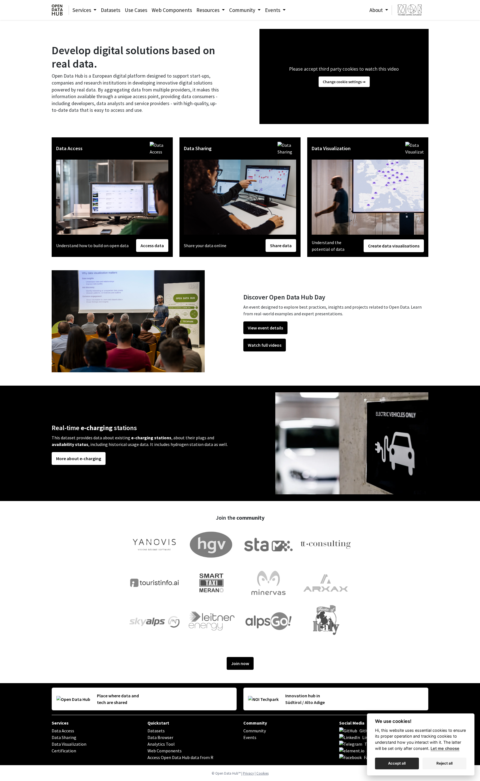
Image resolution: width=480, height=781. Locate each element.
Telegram (373, 744)
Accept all (397, 763)
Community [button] (242, 10)
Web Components (172, 10)
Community (255, 723)
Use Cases (136, 10)
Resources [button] (208, 10)
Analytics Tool (161, 744)
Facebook (373, 757)
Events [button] (273, 10)
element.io (377, 750)
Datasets (110, 10)
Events (249, 737)
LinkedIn (370, 737)
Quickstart (158, 723)
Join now (240, 663)
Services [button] (82, 10)
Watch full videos (264, 345)
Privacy (248, 773)
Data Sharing (64, 737)
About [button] (376, 10)
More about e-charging (78, 458)
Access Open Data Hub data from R (180, 757)
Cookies (262, 773)
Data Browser (160, 737)
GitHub (366, 730)
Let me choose (445, 748)
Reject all (444, 763)
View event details (265, 328)
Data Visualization (69, 744)
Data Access (63, 730)
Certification (64, 750)
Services (60, 723)
